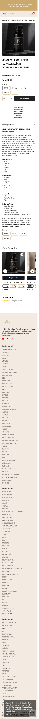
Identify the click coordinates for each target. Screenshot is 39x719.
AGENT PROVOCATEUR (10, 350)
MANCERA (5, 571)
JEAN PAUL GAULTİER (9, 526)
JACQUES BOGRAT (8, 523)
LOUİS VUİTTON (7, 563)
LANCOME (5, 546)
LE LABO (5, 557)
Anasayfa (5, 20)
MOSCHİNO (6, 585)
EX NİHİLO (5, 483)
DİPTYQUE (6, 454)
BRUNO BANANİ (7, 386)
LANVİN (4, 548)
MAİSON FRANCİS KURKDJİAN (12, 568)
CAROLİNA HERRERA (9, 409)
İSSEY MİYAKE (7, 517)
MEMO (4, 577)
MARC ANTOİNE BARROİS (10, 574)
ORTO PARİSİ (6, 611)
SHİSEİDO (5, 648)
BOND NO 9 (6, 381)
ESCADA (5, 471)
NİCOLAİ (5, 600)
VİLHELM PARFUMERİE (9, 682)
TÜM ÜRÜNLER (16, 20)
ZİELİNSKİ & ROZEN (8, 696)
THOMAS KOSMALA (9, 654)
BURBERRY (6, 392)
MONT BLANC (7, 580)
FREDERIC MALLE (8, 497)
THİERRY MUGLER (8, 651)
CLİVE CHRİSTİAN (8, 437)
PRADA (4, 628)
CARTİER (5, 412)
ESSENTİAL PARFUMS (9, 477)
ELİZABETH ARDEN (8, 469)
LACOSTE (5, 543)
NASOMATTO (6, 594)
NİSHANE (5, 605)
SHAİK (4, 642)
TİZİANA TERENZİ (8, 657)
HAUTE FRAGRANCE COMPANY (12, 512)
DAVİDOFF (5, 449)
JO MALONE (6, 531)
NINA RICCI (6, 597)
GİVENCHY (6, 500)
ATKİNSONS (6, 355)
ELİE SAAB (5, 466)
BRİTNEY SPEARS (8, 384)
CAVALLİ (5, 415)
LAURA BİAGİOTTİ (8, 554)
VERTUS (5, 674)
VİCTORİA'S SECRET (9, 676)
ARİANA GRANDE (7, 369)
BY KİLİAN (5, 401)
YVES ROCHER (7, 685)
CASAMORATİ (7, 426)
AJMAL (4, 358)
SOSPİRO (5, 645)
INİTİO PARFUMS (8, 520)
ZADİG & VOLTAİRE (8, 691)
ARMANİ (5, 361)
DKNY (4, 457)
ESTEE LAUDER (7, 480)
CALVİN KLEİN (7, 406)
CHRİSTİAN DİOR (8, 435)
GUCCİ (4, 503)
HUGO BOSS (6, 514)
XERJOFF (5, 699)
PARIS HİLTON (7, 625)
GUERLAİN (5, 506)
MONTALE (5, 582)
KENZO (4, 537)
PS (3, 631)
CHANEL (5, 420)
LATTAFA (5, 551)
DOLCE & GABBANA (8, 460)
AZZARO (5, 364)
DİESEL (4, 452)
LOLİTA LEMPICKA (8, 560)
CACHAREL (6, 403)
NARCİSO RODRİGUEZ (9, 591)
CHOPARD (5, 432)
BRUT (4, 389)
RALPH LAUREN (7, 634)
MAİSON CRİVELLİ (8, 565)
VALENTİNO (6, 668)
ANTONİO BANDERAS (9, 372)
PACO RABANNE (7, 614)
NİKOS (4, 602)
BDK (3, 378)
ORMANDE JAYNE (8, 608)
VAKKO (4, 665)
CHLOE (4, 429)
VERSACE (5, 671)
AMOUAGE (5, 352)
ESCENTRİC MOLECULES (10, 474)
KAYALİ (4, 540)
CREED (4, 446)
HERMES (5, 509)
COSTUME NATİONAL (9, 443)
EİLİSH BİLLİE (6, 463)
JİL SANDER (6, 529)
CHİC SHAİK (6, 423)
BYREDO (5, 395)
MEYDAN (5, 588)
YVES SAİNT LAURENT (9, 688)
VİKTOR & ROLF (7, 679)
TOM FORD (6, 659)
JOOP (4, 534)
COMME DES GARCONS (10, 440)
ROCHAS (5, 640)
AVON (4, 367)
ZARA (4, 693)
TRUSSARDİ (6, 662)
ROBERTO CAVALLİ (8, 637)
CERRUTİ (5, 418)
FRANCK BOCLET (8, 495)
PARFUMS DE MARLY (9, 623)
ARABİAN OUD (7, 375)
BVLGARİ (5, 398)
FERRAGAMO (6, 492)
